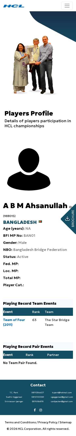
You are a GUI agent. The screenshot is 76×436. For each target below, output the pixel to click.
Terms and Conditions (20, 422)
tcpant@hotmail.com (62, 392)
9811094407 (38, 392)
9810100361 (38, 397)
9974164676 (37, 401)
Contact (38, 385)
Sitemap (66, 422)
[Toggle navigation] (67, 6)
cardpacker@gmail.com (62, 401)
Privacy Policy (47, 422)
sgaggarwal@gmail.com (62, 397)
